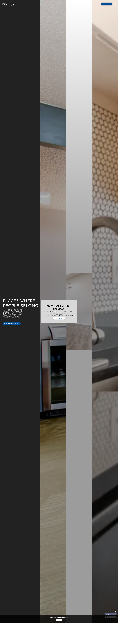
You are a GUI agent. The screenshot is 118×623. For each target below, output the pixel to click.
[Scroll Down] (4, 328)
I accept (59, 619)
